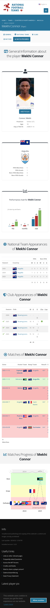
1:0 (44, 388)
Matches (8, 39)
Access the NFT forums (10, 562)
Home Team (22, 364)
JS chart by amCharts (14, 209)
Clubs (36, 35)
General (8, 35)
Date (4, 364)
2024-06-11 (6, 416)
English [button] (43, 4)
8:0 (44, 416)
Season (5, 263)
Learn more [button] (8, 604)
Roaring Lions (22, 315)
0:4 (44, 427)
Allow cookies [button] (38, 600)
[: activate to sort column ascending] (3, 309)
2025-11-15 (6, 370)
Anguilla (20, 268)
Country (16, 263)
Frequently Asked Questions (12, 559)
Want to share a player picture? (13, 569)
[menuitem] (28, 471)
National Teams (23, 35)
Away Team (32, 364)
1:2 (44, 379)
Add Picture (25, 111)
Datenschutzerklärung (10, 573)
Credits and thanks (9, 566)
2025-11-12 (6, 379)
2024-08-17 (6, 402)
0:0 (44, 402)
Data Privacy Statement (10, 576)
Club (14, 309)
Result (44, 364)
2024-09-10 (6, 388)
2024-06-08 (6, 427)
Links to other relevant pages (12, 556)
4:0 (44, 370)
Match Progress (22, 39)
